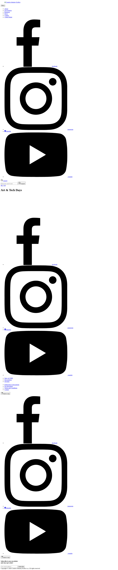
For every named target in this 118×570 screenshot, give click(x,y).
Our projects (8, 10)
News (6, 14)
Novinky (7, 381)
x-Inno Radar (8, 17)
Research (7, 12)
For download (8, 386)
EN (5, 185)
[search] (9, 184)
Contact (6, 15)
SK (2, 185)
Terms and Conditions (10, 388)
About (6, 9)
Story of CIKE (8, 378)
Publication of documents (11, 384)
